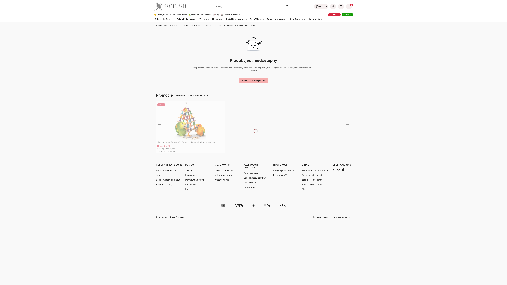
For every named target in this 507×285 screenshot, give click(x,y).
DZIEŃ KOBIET (196, 25)
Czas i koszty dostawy (254, 177)
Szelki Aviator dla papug (168, 179)
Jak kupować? (280, 175)
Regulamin (190, 184)
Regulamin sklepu (320, 217)
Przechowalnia (221, 179)
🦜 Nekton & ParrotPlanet (200, 15)
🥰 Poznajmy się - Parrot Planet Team (170, 15)
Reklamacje (191, 175)
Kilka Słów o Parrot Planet (315, 170)
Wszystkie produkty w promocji (190, 95)
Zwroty (188, 170)
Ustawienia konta (223, 175)
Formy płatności (251, 173)
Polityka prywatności (283, 170)
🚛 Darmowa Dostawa (230, 15)
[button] (287, 6)
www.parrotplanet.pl (163, 25)
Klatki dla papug (164, 184)
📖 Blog (215, 15)
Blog (304, 189)
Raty (187, 189)
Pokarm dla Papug (181, 25)
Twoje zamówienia (223, 170)
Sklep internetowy (169, 217)
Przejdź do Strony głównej (253, 80)
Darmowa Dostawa (194, 179)
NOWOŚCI (347, 15)
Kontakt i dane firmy (312, 184)
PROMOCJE (334, 15)
